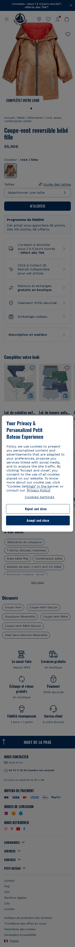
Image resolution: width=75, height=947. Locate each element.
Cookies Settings (39, 497)
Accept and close (38, 520)
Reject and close (36, 509)
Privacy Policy (39, 490)
